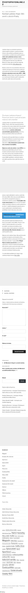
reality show (19, 546)
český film (7, 573)
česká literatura (6, 570)
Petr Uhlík (17, 255)
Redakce (13, 11)
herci (14, 533)
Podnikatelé (20, 543)
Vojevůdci (22, 560)
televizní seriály (9, 559)
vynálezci (4, 562)
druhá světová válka (11, 530)
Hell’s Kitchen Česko (6, 533)
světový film (6, 557)
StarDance (14, 552)
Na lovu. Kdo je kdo (7, 524)
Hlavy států (5, 474)
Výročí (4, 496)
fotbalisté (19, 530)
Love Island (16, 538)
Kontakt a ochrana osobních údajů (10, 585)
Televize (13, 557)
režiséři (4, 549)
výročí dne (9, 562)
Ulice (18, 560)
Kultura (11, 538)
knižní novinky (21, 536)
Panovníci (4, 468)
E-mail (4, 335)
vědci (14, 562)
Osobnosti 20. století (7, 484)
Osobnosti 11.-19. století (8, 481)
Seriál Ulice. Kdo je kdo (8, 518)
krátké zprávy (5, 538)
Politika (3, 546)
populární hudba (10, 546)
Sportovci (4, 459)
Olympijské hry (20, 540)
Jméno (4, 328)
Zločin (6, 293)
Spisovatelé (5, 462)
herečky (21, 533)
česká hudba (17, 567)
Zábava (4, 490)
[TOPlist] (2, 592)
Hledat (4, 378)
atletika (3, 530)
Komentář (5, 307)
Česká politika (6, 471)
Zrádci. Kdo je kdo (6, 509)
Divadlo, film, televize (7, 456)
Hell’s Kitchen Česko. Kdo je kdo (10, 512)
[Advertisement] (14, 33)
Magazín (4, 453)
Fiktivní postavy (6, 493)
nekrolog (14, 541)
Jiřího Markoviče (17, 64)
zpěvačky (5, 564)
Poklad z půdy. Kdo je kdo (8, 521)
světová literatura (7, 554)
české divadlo (16, 570)
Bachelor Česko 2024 (8, 515)
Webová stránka (6, 343)
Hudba (4, 478)
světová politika (17, 554)
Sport (3, 465)
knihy (16, 536)
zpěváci (11, 565)
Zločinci (7, 291)
